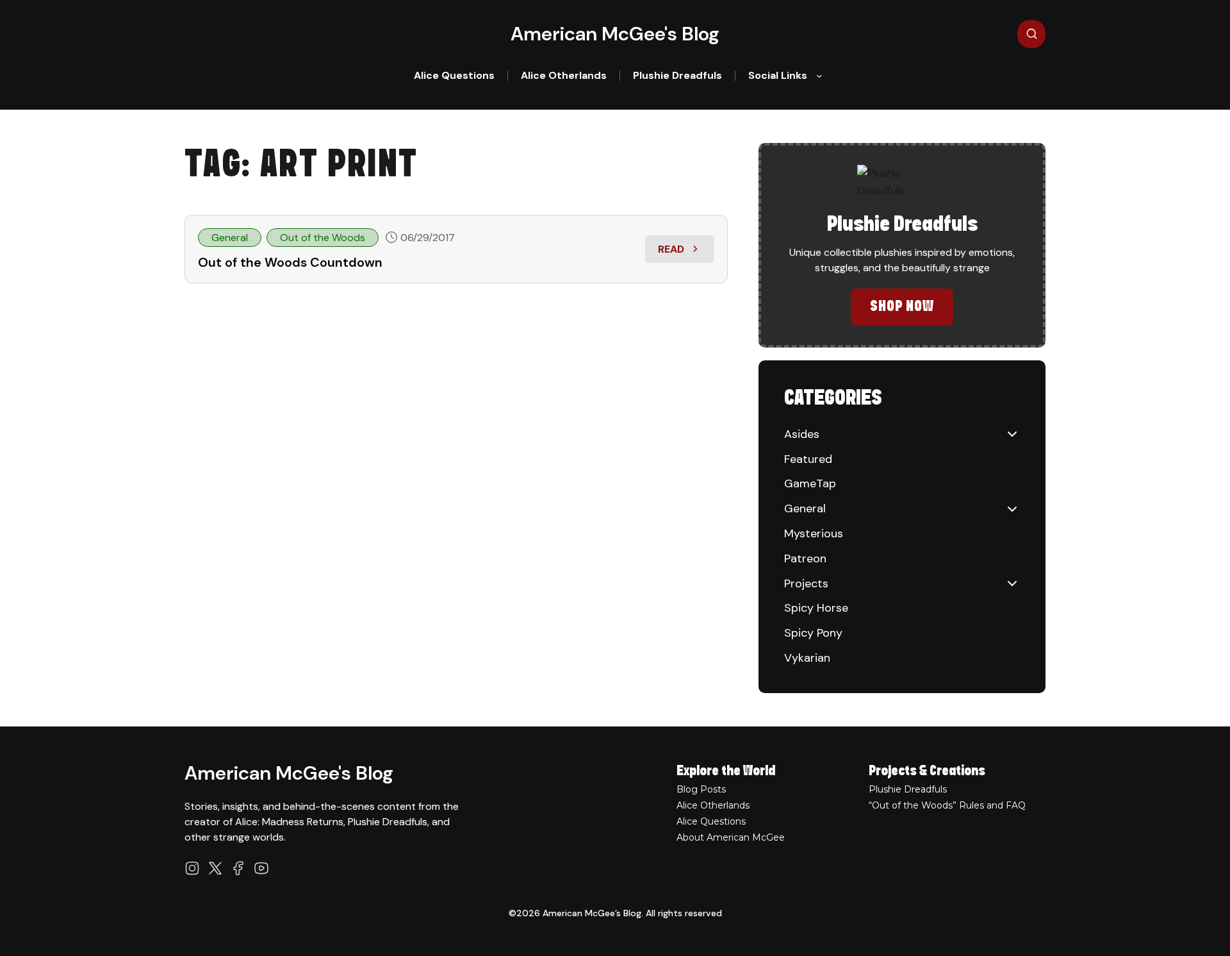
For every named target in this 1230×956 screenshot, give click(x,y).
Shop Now (902, 306)
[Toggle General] (1012, 509)
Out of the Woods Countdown (290, 262)
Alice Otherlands (713, 805)
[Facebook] (238, 868)
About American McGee (730, 837)
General (229, 237)
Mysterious (813, 533)
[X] (215, 868)
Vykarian (807, 658)
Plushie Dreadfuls (908, 789)
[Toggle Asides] (1012, 434)
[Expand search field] (1031, 34)
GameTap (810, 483)
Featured (808, 459)
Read (685, 252)
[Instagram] (192, 868)
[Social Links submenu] (819, 75)
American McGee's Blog (615, 33)
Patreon (805, 558)
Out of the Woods (322, 237)
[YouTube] (261, 868)
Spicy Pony (813, 633)
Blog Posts (701, 789)
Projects (806, 583)
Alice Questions (711, 821)
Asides (801, 434)
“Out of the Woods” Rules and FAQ (947, 805)
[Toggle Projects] (1012, 583)
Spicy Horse (816, 608)
